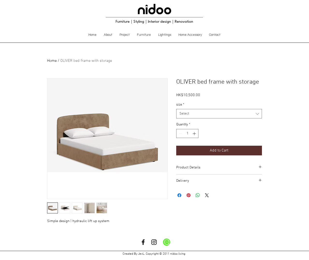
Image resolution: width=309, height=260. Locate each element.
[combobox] (219, 113)
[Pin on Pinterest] (188, 195)
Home (52, 60)
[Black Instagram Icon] (154, 242)
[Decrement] (180, 133)
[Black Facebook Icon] (143, 242)
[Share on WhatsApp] (198, 195)
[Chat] (166, 242)
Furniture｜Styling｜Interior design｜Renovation (154, 22)
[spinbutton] (187, 133)
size (180, 105)
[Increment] (195, 133)
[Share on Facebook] (179, 195)
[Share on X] (207, 195)
